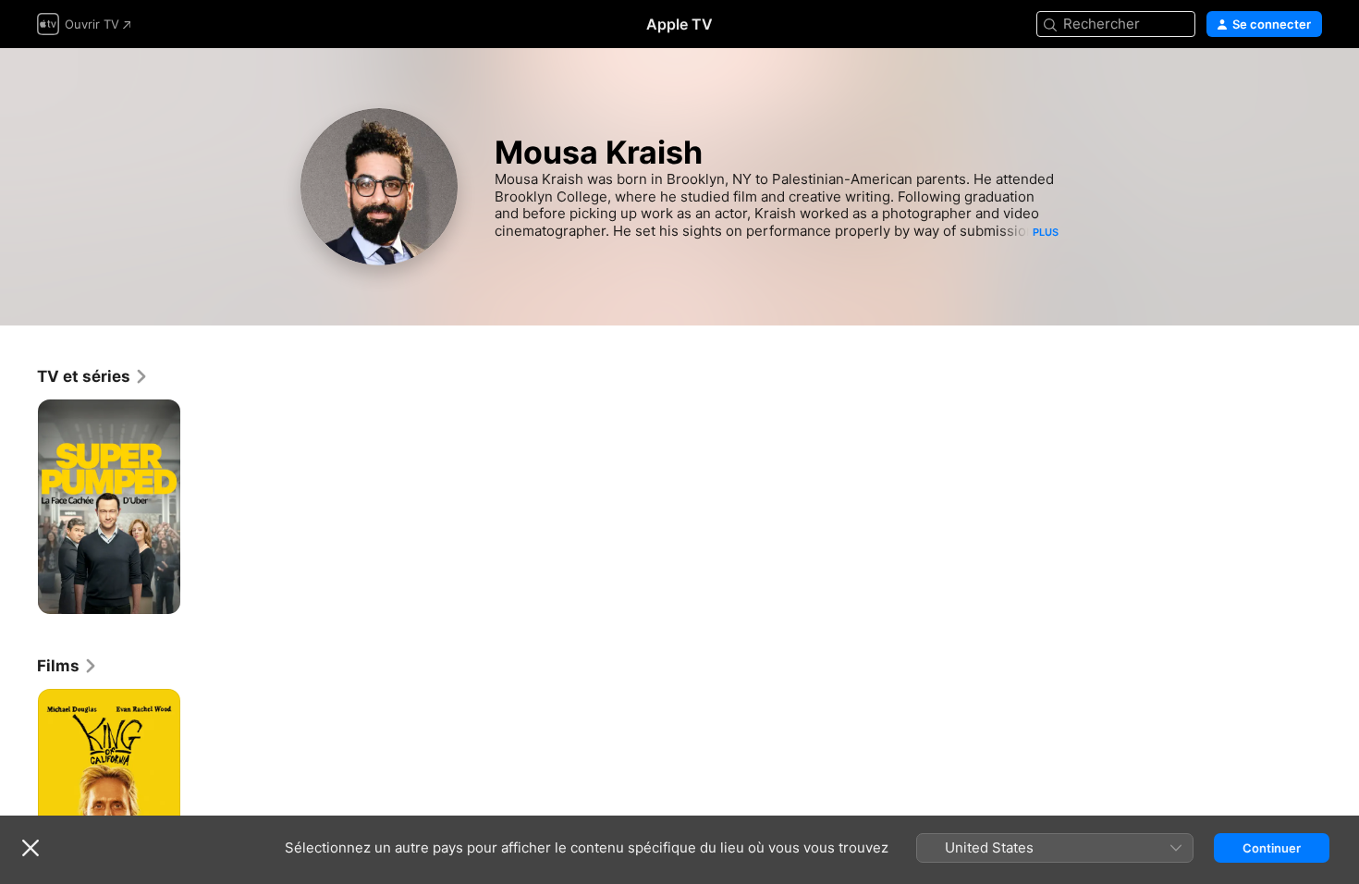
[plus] (159, 593)
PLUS (1046, 232)
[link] (93, 376)
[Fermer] (30, 848)
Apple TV (679, 24)
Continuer (1272, 848)
